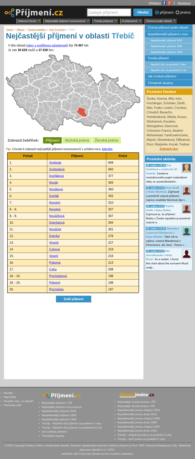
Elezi (150, 144)
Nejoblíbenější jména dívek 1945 (137, 430)
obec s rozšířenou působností (47, 45)
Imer (178, 98)
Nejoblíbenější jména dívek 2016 (137, 414)
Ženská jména (106, 140)
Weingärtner (155, 126)
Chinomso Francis (159, 130)
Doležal (54, 236)
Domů (9, 29)
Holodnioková (156, 117)
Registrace (184, 3)
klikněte (107, 149)
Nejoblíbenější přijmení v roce (168, 34)
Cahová (54, 249)
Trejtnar (184, 144)
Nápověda (10, 396)
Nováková (56, 189)
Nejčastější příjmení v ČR (57, 402)
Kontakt (8, 392)
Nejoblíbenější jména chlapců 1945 (138, 426)
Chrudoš (152, 112)
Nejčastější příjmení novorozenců (65, 20)
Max (149, 107)
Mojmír (151, 139)
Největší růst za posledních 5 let (168, 70)
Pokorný (54, 282)
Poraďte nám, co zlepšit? (19, 401)
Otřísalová (183, 139)
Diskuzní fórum (27, 20)
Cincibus (180, 107)
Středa (171, 117)
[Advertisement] (73, 341)
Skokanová (154, 121)
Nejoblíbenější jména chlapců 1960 (138, 418)
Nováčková (56, 216)
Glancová (171, 126)
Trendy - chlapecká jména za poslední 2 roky (144, 434)
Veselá (53, 242)
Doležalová (57, 222)
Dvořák (54, 196)
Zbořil (181, 103)
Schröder (169, 103)
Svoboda (55, 162)
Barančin (166, 112)
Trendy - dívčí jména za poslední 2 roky (141, 439)
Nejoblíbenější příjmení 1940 (166, 52)
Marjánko (161, 144)
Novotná (55, 209)
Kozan (181, 117)
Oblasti (20, 29)
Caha (53, 269)
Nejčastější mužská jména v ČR (136, 401)
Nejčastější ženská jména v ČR (136, 406)
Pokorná (55, 262)
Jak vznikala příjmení (162, 76)
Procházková (58, 276)
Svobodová (57, 169)
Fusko (158, 107)
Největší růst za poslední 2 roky (168, 64)
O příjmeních (129, 20)
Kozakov (169, 121)
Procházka (56, 289)
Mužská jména (77, 140)
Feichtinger (154, 103)
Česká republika (37, 29)
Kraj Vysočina (57, 29)
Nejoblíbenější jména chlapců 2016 (138, 410)
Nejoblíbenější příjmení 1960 (166, 46)
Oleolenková (165, 139)
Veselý (53, 256)
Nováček (55, 229)
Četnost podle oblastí (159, 20)
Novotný (54, 202)
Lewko (168, 107)
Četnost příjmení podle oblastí (168, 27)
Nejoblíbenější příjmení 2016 (166, 40)
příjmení (167, 12)
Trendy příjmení (103, 20)
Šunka (151, 98)
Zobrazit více (169, 149)
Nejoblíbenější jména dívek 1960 (137, 422)
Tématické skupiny (160, 83)
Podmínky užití (12, 405)
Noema (162, 98)
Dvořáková (56, 176)
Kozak (173, 144)
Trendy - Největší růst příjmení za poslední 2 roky (71, 423)
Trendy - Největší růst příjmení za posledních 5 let (72, 427)
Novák (53, 182)
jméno (185, 12)
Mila (171, 98)
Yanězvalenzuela (176, 135)
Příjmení (52, 140)
